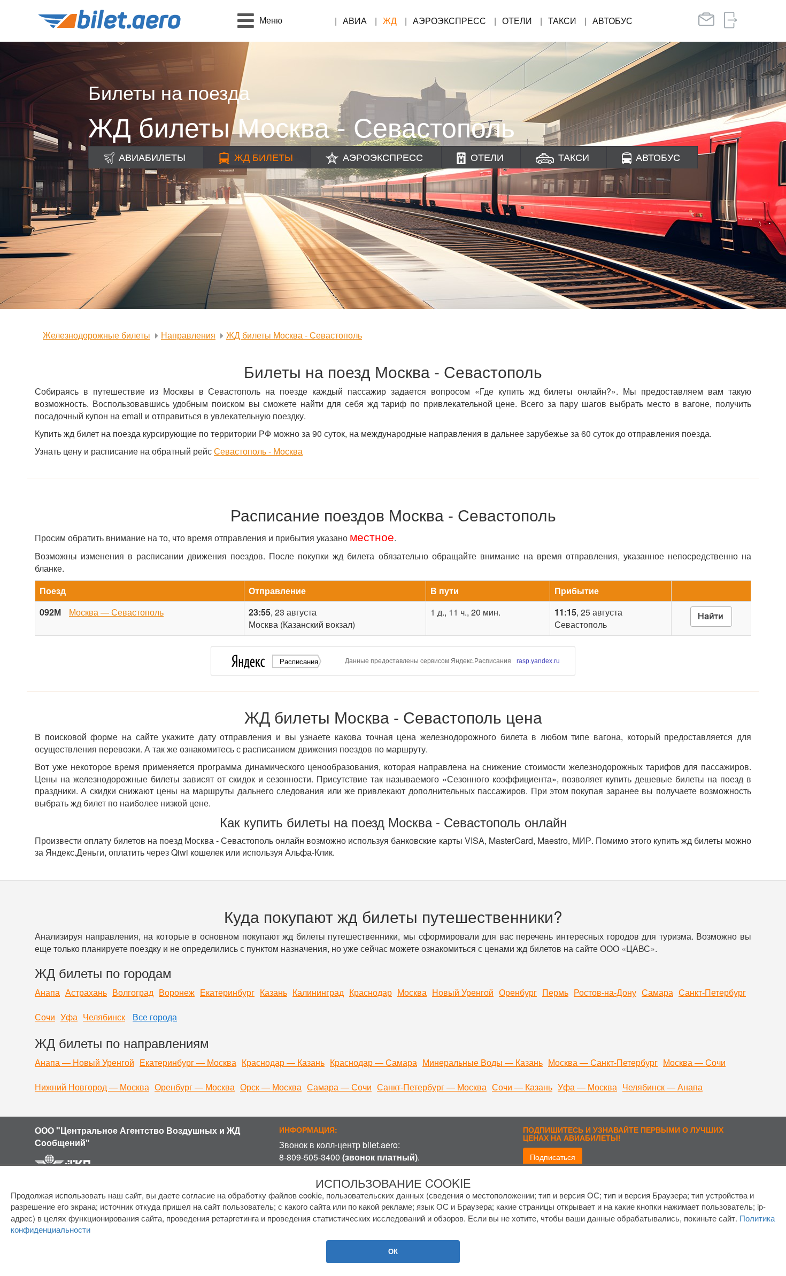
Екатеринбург (227, 992)
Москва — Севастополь (116, 612)
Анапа (47, 992)
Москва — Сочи (694, 1062)
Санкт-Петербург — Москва (432, 1087)
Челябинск (104, 1017)
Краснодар (370, 992)
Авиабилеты (152, 157)
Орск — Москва (271, 1087)
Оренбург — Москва (195, 1087)
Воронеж (177, 992)
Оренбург (518, 992)
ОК (393, 1251)
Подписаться (552, 1156)
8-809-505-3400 (309, 1157)
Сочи (45, 1017)
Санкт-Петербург (712, 992)
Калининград (318, 992)
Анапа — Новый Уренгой (84, 1062)
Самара (657, 992)
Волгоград (132, 992)
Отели (517, 20)
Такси (562, 20)
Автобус (612, 20)
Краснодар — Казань (283, 1062)
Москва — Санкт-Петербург (603, 1062)
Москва (412, 992)
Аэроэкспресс (449, 20)
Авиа (355, 20)
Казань (273, 992)
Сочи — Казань (522, 1087)
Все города (155, 1017)
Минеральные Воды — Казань (482, 1062)
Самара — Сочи (339, 1087)
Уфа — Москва (587, 1087)
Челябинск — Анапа (662, 1087)
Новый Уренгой (463, 992)
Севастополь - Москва (258, 451)
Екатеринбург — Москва (188, 1062)
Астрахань (86, 992)
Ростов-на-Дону (605, 992)
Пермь (555, 992)
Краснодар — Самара (373, 1062)
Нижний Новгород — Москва (92, 1087)
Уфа (69, 1017)
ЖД (390, 20)
